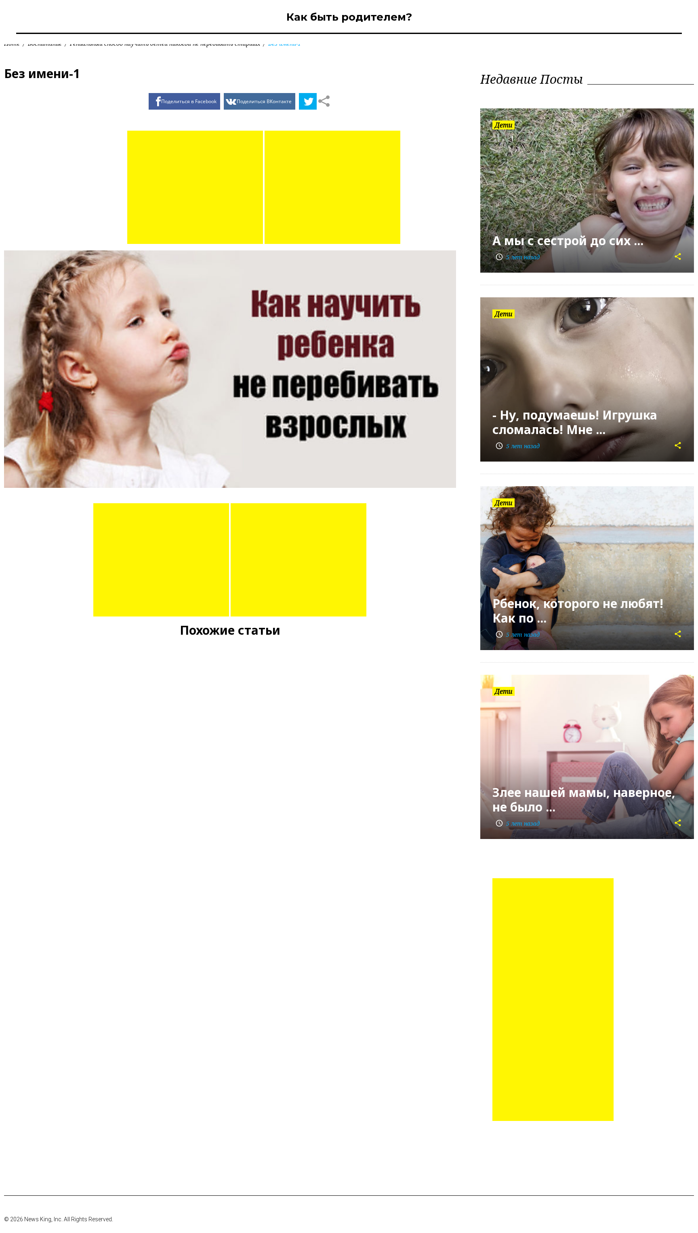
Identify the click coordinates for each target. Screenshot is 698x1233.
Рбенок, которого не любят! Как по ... (577, 610)
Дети (503, 125)
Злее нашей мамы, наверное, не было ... (583, 799)
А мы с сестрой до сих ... (567, 240)
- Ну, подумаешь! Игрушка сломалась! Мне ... (574, 422)
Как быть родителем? (349, 17)
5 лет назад (517, 257)
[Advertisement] (195, 187)
